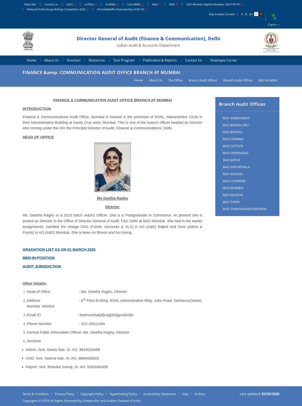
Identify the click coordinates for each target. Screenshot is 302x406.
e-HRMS (111, 4)
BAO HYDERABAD (235, 153)
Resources (97, 60)
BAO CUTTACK (233, 146)
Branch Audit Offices (237, 80)
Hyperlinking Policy (123, 394)
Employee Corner (223, 60)
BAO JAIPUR (231, 160)
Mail (155, 4)
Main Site (30, 4)
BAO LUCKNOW (234, 181)
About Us (51, 60)
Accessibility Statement (159, 394)
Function (74, 60)
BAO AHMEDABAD (236, 118)
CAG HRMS (134, 4)
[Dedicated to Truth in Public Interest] (28, 42)
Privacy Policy (64, 394)
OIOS (70, 4)
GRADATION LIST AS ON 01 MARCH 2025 (59, 250)
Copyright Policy (92, 394)
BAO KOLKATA (233, 174)
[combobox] (273, 17)
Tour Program (124, 60)
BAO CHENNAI (233, 139)
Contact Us (51, 4)
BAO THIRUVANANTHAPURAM (244, 209)
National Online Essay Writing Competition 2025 (56, 9)
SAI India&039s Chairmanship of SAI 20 (121, 9)
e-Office (89, 4)
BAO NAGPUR (233, 195)
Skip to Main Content (222, 14)
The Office (175, 80)
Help (185, 394)
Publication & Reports (160, 60)
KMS (172, 4)
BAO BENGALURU (236, 125)
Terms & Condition (36, 394)
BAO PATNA (231, 202)
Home (31, 60)
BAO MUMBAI (233, 188)
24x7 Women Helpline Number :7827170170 (213, 4)
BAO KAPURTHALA (236, 167)
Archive (200, 394)
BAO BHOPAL (233, 132)
